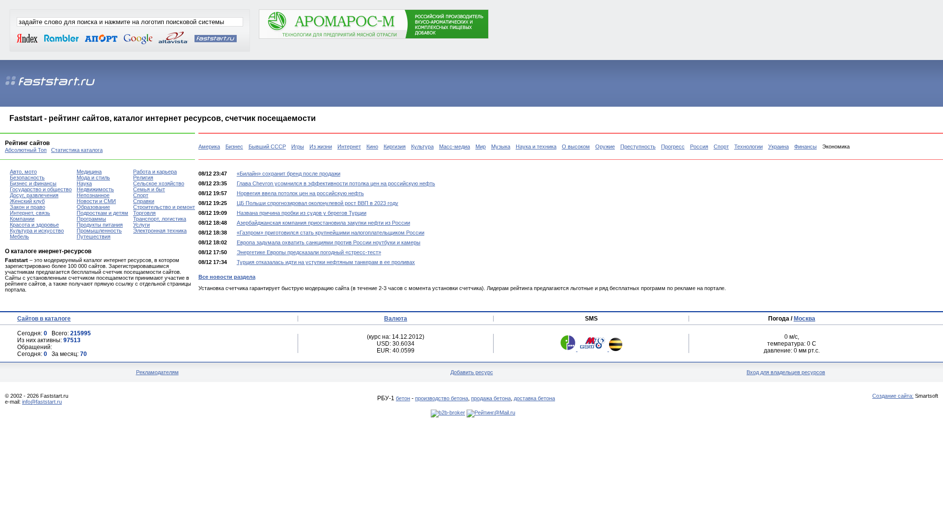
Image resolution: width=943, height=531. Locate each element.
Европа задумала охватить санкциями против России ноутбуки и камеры (328, 242)
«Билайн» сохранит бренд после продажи (288, 174)
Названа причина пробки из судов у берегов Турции (301, 213)
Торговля (144, 213)
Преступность (638, 146)
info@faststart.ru (42, 402)
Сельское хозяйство (158, 183)
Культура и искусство (37, 231)
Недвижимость (95, 189)
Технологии (748, 146)
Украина (778, 146)
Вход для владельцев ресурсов (786, 372)
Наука (84, 183)
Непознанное (93, 195)
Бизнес (234, 146)
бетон (403, 398)
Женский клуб (27, 201)
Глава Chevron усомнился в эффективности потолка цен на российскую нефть (336, 183)
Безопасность (27, 177)
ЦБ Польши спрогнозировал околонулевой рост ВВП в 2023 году (317, 203)
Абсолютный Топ (26, 150)
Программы (91, 219)
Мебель (19, 236)
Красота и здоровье (34, 225)
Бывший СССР (267, 146)
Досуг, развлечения (34, 195)
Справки (143, 201)
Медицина (89, 172)
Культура (422, 146)
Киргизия (395, 146)
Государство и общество (41, 189)
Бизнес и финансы (33, 183)
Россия (699, 146)
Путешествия (94, 236)
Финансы (805, 146)
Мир (480, 146)
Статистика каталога (77, 150)
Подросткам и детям (102, 213)
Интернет (349, 146)
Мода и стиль (93, 177)
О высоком (576, 146)
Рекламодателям (157, 372)
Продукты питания (100, 225)
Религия (143, 177)
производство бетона (441, 398)
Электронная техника (160, 231)
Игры (297, 146)
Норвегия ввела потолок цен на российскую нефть (300, 193)
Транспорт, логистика (159, 219)
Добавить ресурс (471, 372)
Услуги (141, 225)
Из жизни (320, 146)
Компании (22, 219)
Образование (93, 207)
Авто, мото (23, 172)
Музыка (500, 146)
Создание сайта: (893, 396)
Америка (209, 146)
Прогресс (673, 146)
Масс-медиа (454, 146)
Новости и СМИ (96, 201)
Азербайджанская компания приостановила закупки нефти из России (323, 223)
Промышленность (99, 231)
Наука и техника (536, 146)
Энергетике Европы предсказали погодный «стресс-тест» (309, 252)
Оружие (605, 146)
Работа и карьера (155, 172)
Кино (372, 146)
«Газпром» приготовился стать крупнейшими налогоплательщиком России (330, 233)
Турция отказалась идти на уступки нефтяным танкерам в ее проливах (326, 262)
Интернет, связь (30, 213)
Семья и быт (149, 189)
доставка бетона (534, 398)
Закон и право (27, 207)
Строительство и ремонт (164, 207)
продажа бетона (491, 398)
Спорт (721, 146)
